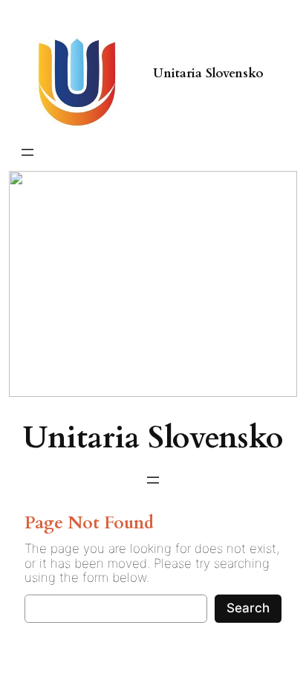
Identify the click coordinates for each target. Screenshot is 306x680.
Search (248, 607)
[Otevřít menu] (27, 152)
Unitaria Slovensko (208, 73)
